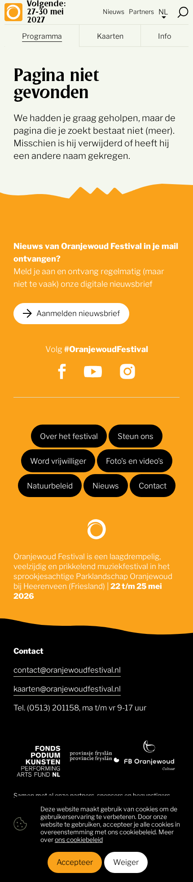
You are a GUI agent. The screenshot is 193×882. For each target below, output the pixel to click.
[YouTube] (93, 372)
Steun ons (136, 435)
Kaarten (110, 36)
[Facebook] (62, 371)
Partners (141, 11)
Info (164, 36)
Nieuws (113, 11)
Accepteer (75, 861)
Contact (153, 484)
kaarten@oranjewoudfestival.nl (67, 688)
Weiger (126, 861)
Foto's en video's (134, 460)
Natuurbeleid (50, 484)
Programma (42, 36)
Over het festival (69, 435)
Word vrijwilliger (58, 460)
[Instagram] (127, 371)
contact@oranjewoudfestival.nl (67, 669)
